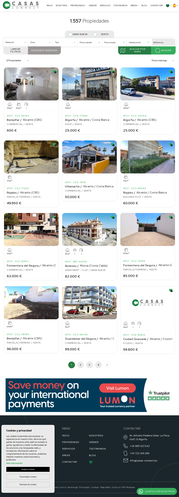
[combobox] (15, 42)
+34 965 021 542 (140, 446)
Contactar (156, 5)
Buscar (166, 50)
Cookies (95, 487)
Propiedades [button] (77, 5)
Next (56, 83)
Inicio (50, 5)
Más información (14, 463)
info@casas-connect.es (143, 460)
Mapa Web (105, 487)
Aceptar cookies (28, 469)
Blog (144, 5)
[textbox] (16, 42)
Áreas (134, 5)
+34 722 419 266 (139, 453)
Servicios (105, 5)
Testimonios (120, 5)
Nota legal (73, 487)
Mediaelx (130, 487)
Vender (93, 5)
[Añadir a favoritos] (54, 72)
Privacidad (84, 487)
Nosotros (61, 5)
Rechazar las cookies (28, 484)
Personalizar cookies (28, 476)
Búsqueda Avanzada (44, 50)
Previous (7, 83)
